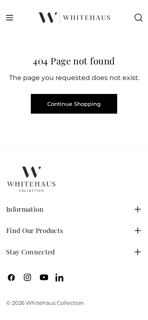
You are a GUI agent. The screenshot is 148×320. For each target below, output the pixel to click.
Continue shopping (74, 104)
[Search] (138, 17)
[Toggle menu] (9, 17)
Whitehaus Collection (55, 302)
